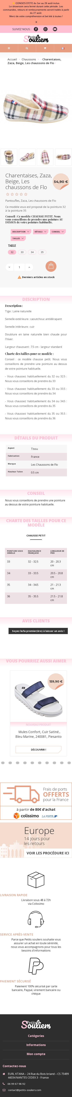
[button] (10, 763)
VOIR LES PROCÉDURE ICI (48, 853)
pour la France (55, 799)
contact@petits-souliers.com (24, 1090)
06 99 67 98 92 (16, 1083)
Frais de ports (55, 789)
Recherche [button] (27, 48)
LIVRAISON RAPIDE (13, 895)
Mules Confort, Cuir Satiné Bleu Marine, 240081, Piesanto (38, 734)
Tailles (16, 238)
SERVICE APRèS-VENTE (16, 934)
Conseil (56, 231)
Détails (39, 231)
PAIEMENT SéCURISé (15, 981)
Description (18, 231)
